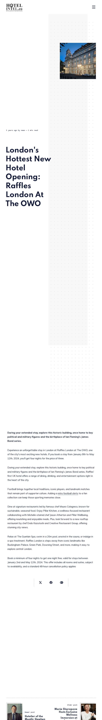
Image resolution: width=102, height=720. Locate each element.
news (23, 130)
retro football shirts (68, 493)
